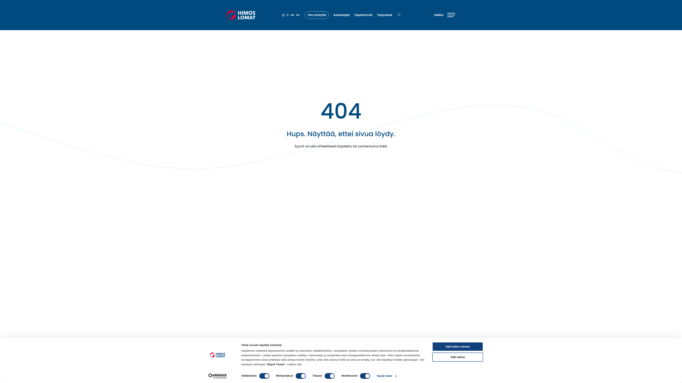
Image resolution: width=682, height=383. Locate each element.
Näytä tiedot (384, 376)
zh (297, 15)
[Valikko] (444, 15)
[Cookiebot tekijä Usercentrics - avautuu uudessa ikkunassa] (217, 376)
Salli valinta (458, 357)
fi (288, 15)
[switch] (301, 376)
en (292, 15)
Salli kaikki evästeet (458, 346)
